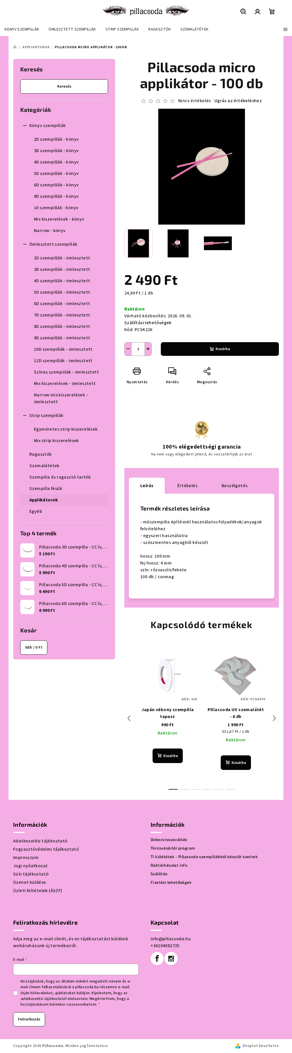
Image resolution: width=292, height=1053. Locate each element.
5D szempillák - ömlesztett (62, 292)
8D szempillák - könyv (56, 196)
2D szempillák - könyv (56, 139)
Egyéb (35, 511)
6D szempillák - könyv (56, 185)
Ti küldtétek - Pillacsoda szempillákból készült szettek (204, 857)
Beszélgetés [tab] (235, 486)
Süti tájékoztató (30, 874)
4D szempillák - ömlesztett (62, 281)
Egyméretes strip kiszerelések (66, 429)
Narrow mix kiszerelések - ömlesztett (61, 398)
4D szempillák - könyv (56, 162)
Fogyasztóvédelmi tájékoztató (46, 849)
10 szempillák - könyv (56, 208)
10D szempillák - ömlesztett (63, 349)
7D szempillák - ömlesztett (62, 315)
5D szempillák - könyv (56, 173)
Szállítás (159, 874)
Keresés (64, 86)
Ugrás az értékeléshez (238, 101)
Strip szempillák (46, 415)
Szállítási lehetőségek (148, 323)
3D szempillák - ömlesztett (62, 269)
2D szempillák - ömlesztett (62, 258)
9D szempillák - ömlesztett (62, 338)
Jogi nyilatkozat (30, 866)
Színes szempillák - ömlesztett (66, 372)
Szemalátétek (44, 466)
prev (128, 718)
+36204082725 (165, 946)
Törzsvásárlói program (173, 848)
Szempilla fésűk (45, 488)
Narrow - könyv (50, 230)
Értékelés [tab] (187, 486)
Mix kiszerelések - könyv (59, 219)
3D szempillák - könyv (56, 151)
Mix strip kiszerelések (56, 440)
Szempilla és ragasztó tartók (60, 477)
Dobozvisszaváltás (169, 840)
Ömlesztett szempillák (53, 244)
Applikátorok (43, 500)
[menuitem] (22, 29)
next (274, 718)
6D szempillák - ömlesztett (62, 303)
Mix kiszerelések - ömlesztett (65, 383)
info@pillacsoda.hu (171, 939)
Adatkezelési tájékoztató (40, 841)
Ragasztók (40, 454)
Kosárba (223, 349)
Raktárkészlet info (169, 865)
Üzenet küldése (29, 882)
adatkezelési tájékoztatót (44, 999)
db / (33, 647)
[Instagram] (171, 958)
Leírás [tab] (146, 486)
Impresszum (25, 857)
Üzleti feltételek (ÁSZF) (37, 890)
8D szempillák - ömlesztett (62, 326)
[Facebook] (157, 958)
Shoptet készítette (260, 1046)
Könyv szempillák (47, 125)
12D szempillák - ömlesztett (63, 361)
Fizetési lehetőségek (171, 882)
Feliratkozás (29, 1019)
